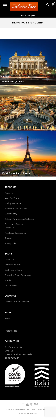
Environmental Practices (16, 208)
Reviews (8, 238)
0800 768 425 (12, 358)
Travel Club (10, 259)
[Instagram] (30, 404)
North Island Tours (13, 265)
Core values (10, 228)
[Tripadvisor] (34, 404)
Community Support (14, 224)
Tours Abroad (11, 285)
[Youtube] (26, 404)
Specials (8, 280)
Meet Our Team (12, 198)
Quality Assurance (13, 203)
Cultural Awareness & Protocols (19, 219)
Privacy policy (11, 243)
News (7, 318)
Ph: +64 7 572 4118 (13, 347)
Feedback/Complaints (15, 233)
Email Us (9, 351)
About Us (9, 193)
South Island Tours (13, 270)
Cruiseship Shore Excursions (18, 275)
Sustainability (11, 214)
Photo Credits (11, 331)
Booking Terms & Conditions (17, 302)
